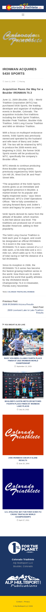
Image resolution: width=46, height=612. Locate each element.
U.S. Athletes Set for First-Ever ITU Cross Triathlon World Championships (23, 514)
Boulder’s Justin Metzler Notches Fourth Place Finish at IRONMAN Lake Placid (23, 403)
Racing (22, 81)
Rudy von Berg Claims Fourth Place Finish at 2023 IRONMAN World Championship (23, 360)
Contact (19, 602)
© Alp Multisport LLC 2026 (23, 606)
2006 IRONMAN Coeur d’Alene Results (22, 459)
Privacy (27, 602)
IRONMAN (30, 292)
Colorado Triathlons (17, 292)
